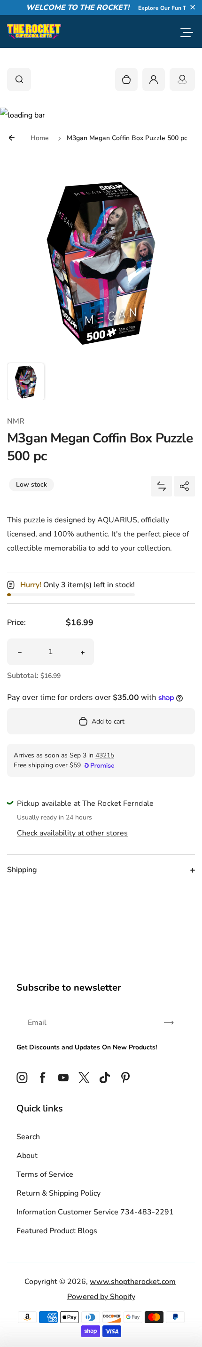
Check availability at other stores (72, 833)
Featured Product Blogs (56, 1231)
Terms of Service (44, 1174)
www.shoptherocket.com (133, 1281)
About (27, 1155)
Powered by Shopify (101, 1297)
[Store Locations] (182, 79)
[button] (193, 7)
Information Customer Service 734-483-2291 (95, 1212)
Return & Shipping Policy (58, 1193)
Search (28, 1137)
